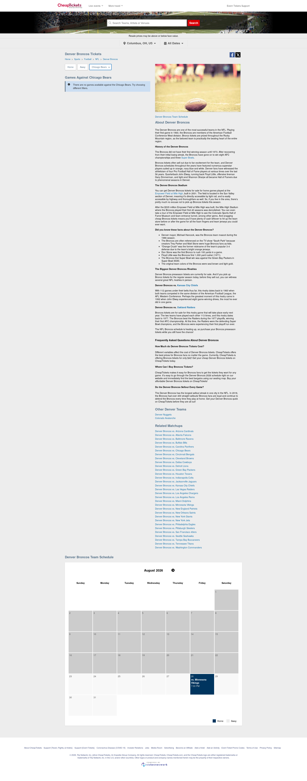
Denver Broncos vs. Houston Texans (173, 473)
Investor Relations (135, 747)
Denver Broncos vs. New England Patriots (176, 508)
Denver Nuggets (163, 414)
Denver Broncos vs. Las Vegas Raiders (175, 489)
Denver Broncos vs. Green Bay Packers (175, 469)
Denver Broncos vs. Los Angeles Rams (175, 497)
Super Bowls (187, 157)
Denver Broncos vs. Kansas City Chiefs (175, 485)
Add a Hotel (200, 747)
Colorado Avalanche (165, 418)
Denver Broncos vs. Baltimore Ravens (174, 438)
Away (82, 67)
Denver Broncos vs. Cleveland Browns (174, 458)
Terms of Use (252, 747)
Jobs (147, 747)
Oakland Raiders (186, 307)
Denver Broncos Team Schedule (171, 116)
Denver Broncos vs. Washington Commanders (178, 547)
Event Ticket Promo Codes (232, 747)
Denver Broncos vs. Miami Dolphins (173, 501)
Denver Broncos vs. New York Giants (173, 516)
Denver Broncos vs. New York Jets (172, 520)
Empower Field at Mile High (169, 193)
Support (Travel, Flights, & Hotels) (58, 747)
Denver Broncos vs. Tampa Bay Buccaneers (177, 539)
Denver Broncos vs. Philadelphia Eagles (175, 524)
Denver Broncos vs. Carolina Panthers (174, 446)
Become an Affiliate (184, 747)
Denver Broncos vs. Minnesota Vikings (174, 504)
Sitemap (277, 747)
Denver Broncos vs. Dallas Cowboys (173, 462)
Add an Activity (213, 747)
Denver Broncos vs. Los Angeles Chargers (176, 493)
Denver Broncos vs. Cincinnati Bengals (174, 454)
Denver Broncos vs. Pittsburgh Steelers (175, 528)
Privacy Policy (266, 747)
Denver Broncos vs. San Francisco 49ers (176, 532)
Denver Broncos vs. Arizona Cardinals (174, 431)
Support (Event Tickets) (85, 747)
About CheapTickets (33, 747)
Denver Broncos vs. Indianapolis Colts (174, 477)
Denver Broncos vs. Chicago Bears (172, 450)
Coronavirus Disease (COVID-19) (111, 747)
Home (70, 67)
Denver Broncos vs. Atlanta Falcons (173, 435)
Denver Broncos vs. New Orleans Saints (175, 512)
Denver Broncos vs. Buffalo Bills (171, 442)
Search (193, 23)
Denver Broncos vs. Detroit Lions (171, 466)
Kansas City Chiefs (187, 285)
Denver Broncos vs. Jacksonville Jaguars (176, 481)
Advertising (169, 747)
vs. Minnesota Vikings (198, 681)
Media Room (156, 747)
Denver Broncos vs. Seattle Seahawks (174, 535)
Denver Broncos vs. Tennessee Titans (174, 543)
